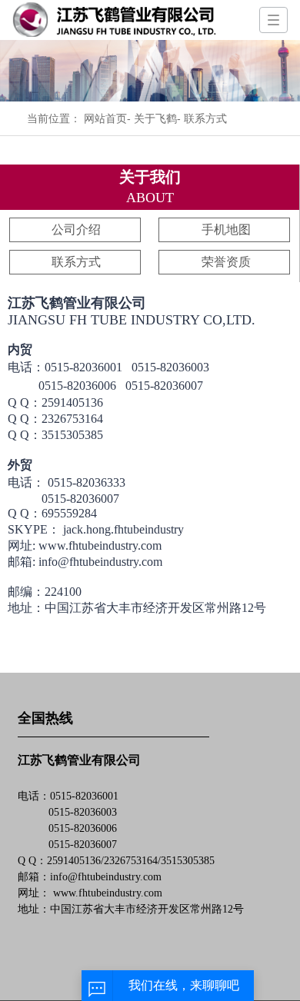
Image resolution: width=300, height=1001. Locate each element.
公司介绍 (76, 229)
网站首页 (105, 118)
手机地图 (226, 229)
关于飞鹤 (154, 118)
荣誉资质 (226, 261)
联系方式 (76, 261)
